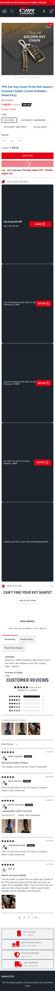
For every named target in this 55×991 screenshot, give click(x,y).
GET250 (42, 303)
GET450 (42, 383)
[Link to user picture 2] (24, 826)
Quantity (5, 135)
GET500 (41, 462)
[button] (15, 696)
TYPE (4, 115)
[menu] (4, 11)
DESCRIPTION (14, 586)
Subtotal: (5, 148)
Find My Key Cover (27, 600)
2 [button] (24, 917)
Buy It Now (16, 163)
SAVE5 (38, 224)
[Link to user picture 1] (8, 826)
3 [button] (28, 917)
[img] (7, 752)
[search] (12, 11)
